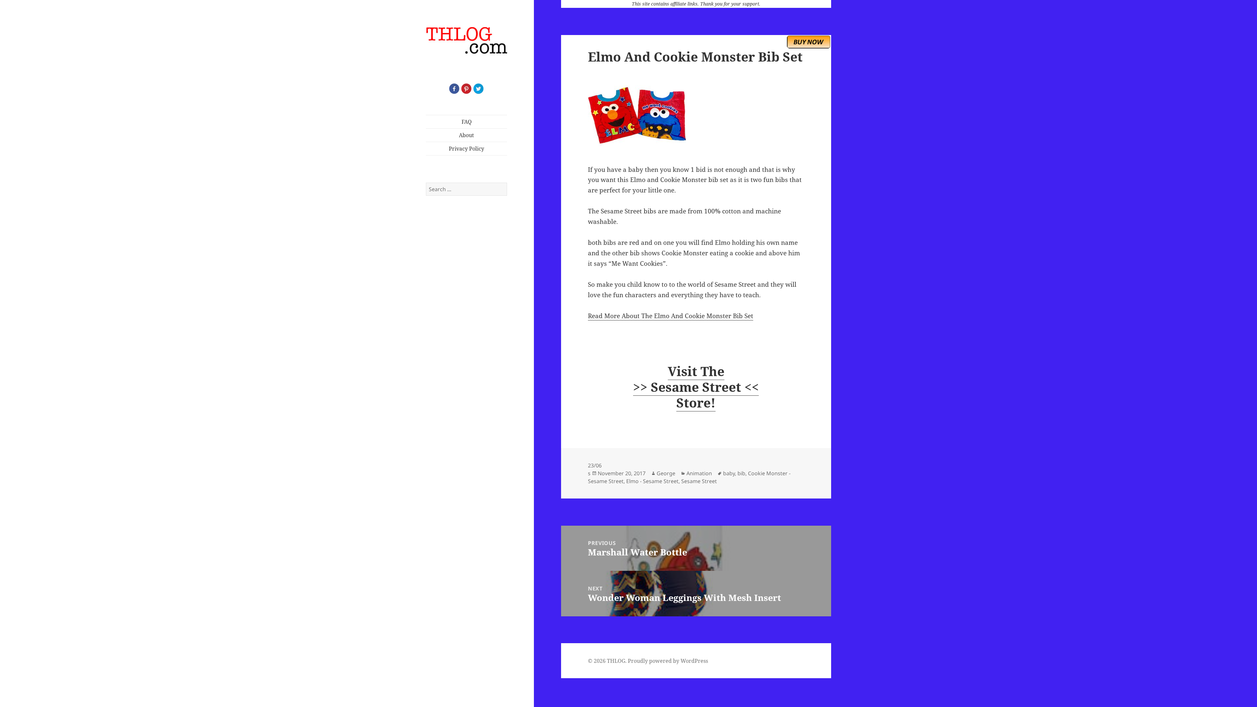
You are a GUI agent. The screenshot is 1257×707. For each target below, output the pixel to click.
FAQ (467, 121)
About (466, 135)
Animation (699, 473)
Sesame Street (699, 481)
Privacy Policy (466, 148)
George (666, 473)
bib (741, 473)
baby (729, 473)
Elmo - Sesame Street (652, 481)
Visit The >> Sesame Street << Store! (696, 386)
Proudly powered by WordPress (668, 660)
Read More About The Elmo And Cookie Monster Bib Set (670, 316)
